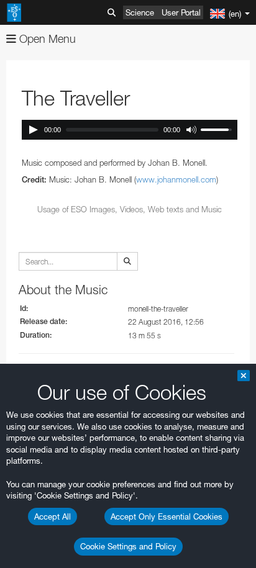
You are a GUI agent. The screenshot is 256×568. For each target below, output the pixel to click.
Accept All (52, 516)
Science (140, 12)
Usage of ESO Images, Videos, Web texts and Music (129, 209)
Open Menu (46, 38)
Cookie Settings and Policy (128, 546)
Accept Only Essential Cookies (166, 516)
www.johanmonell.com (176, 179)
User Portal (181, 12)
